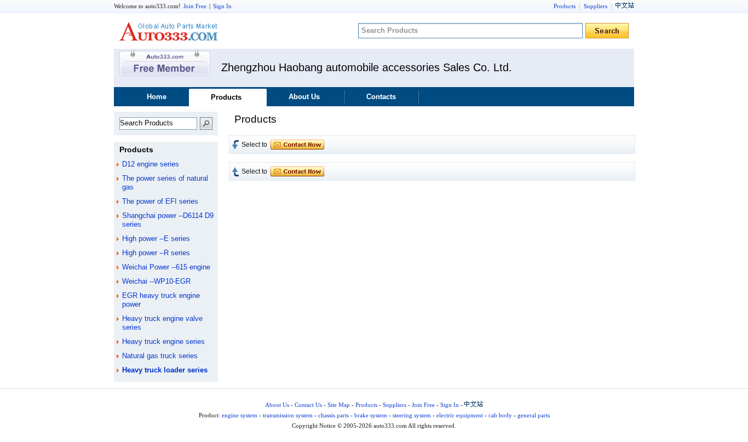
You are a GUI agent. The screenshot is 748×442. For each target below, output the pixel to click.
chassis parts (333, 415)
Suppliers (595, 6)
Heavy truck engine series (163, 341)
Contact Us (308, 404)
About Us (304, 97)
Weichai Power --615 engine (166, 267)
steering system (412, 415)
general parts (533, 415)
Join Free (194, 6)
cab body (500, 415)
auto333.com (168, 31)
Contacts (381, 97)
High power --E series (156, 238)
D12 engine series (150, 164)
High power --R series (156, 253)
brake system (370, 415)
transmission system (288, 415)
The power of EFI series (160, 201)
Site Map (338, 404)
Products (565, 6)
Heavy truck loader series (165, 370)
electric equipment (459, 415)
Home (156, 97)
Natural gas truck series (160, 356)
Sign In (222, 6)
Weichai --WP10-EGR (156, 281)
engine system (239, 415)
